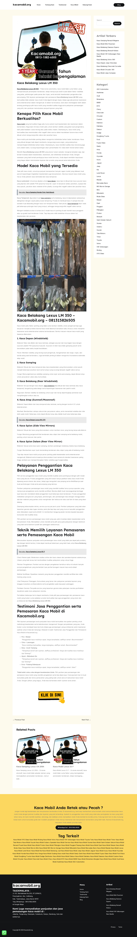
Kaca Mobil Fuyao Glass (99, 853)
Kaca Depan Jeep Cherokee (107, 63)
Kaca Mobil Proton (38, 845)
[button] (119, 5)
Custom (99, 119)
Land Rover (101, 173)
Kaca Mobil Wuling (36, 840)
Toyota (99, 240)
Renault (99, 217)
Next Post (86, 719)
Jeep (98, 166)
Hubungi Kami (87, 5)
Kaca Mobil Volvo (49, 840)
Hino (98, 149)
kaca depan (52, 181)
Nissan (99, 200)
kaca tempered (73, 204)
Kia (98, 170)
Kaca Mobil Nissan (108, 845)
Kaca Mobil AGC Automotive (74, 862)
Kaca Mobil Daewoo (97, 856)
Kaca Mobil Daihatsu (82, 856)
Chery (99, 109)
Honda (99, 153)
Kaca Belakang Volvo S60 (106, 59)
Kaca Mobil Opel (96, 845)
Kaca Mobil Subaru (43, 842)
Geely (99, 146)
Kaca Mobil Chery (46, 859)
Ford (98, 139)
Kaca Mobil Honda (19, 853)
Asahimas (100, 92)
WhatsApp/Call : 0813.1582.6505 (68, 827)
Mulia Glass (101, 196)
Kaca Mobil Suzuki (28, 842)
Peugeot (100, 206)
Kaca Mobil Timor (109, 840)
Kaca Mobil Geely (72, 853)
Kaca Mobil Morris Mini (30, 848)
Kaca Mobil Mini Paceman (106, 44)
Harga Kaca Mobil (44, 853)
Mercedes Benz (102, 183)
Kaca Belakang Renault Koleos (107, 51)
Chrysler (100, 116)
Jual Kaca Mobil (63, 851)
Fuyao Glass (101, 143)
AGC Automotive (102, 89)
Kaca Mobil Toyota (83, 840)
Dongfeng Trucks (103, 136)
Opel (98, 203)
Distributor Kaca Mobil (53, 856)
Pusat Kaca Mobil (25, 845)
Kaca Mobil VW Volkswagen (66, 840)
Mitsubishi (100, 193)
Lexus (99, 176)
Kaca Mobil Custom (112, 856)
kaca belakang (49, 386)
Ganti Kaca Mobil (85, 853)
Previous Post (19, 719)
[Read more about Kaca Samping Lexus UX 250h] (33, 749)
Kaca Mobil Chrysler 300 (105, 70)
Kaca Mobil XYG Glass (21, 840)
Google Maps (19, 904)
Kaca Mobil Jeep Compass (106, 73)
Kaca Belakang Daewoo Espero (108, 47)
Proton (99, 213)
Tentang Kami (49, 5)
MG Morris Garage (103, 186)
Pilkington (100, 210)
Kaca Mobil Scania (85, 842)
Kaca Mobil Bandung (49, 851)
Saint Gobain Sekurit (104, 220)
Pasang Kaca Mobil (83, 845)
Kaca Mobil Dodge (38, 856)
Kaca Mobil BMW (71, 859)
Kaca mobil (21, 124)
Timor (99, 237)
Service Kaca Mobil (72, 842)
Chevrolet (100, 113)
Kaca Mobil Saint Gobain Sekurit (104, 842)
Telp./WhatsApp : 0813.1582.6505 (24, 902)
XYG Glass (100, 253)
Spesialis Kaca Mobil (57, 842)
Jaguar (99, 163)
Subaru (99, 227)
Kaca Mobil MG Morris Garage (50, 848)
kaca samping (46, 198)
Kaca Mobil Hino (32, 853)
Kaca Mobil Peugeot (68, 845)
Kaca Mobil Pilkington (53, 845)
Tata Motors (101, 233)
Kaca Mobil (74, 5)
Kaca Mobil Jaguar (88, 851)
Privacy (113, 927)
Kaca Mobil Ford (114, 853)
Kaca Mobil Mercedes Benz (87, 848)
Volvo (99, 243)
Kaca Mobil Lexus (117, 848)
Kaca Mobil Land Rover (22, 851)
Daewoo (100, 123)
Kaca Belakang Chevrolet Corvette (109, 66)
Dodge (99, 133)
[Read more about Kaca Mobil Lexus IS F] (70, 749)
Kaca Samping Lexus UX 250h (30, 766)
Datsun (99, 129)
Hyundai (100, 156)
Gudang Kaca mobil (58, 853)
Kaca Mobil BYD (58, 859)
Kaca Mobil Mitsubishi (69, 848)
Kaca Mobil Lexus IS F (63, 766)
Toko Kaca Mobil (96, 840)
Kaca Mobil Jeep (75, 851)
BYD (98, 106)
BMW (99, 103)
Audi (98, 96)
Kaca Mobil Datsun (68, 856)
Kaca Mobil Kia (36, 851)
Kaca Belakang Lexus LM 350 (28, 89)
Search (99, 20)
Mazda (99, 180)
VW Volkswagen (102, 247)
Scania (99, 223)
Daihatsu (100, 126)
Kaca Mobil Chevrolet (31, 859)
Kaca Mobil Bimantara (85, 859)
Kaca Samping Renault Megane (108, 40)
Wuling (99, 250)
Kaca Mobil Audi (114, 859)
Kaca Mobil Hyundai (115, 851)
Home (39, 5)
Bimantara (100, 99)
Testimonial (62, 5)
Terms (120, 927)
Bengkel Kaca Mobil (101, 859)
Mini (98, 190)
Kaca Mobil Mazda (103, 848)
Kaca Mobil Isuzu (102, 851)
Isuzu (99, 160)
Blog (81, 900)
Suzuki (99, 230)
